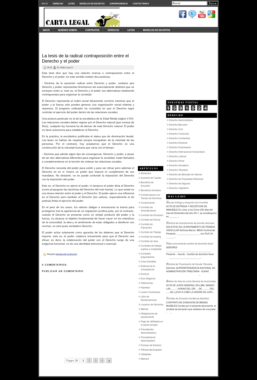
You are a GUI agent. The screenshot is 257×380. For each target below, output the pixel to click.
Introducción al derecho (66, 254)
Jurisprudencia (118, 3)
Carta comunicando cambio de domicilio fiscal (189, 243)
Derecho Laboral (177, 156)
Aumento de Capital (151, 177)
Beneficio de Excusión (147, 184)
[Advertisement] (128, 41)
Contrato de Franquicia (147, 225)
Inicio (45, 3)
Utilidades (146, 354)
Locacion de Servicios (152, 304)
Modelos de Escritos (92, 3)
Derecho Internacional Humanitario (187, 151)
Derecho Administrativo (181, 120)
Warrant (145, 358)
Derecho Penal (176, 160)
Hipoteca (145, 287)
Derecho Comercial (179, 133)
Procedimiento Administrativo (148, 339)
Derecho (58, 3)
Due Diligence (148, 278)
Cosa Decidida (148, 261)
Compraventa (148, 202)
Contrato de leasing (151, 236)
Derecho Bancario (178, 124)
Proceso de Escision (151, 345)
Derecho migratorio (179, 187)
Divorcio (145, 273)
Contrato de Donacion (152, 215)
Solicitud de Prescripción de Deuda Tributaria (189, 264)
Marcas (144, 308)
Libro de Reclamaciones (149, 298)
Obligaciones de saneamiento (149, 315)
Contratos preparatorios (147, 255)
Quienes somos (67, 30)
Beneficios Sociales (151, 190)
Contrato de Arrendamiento (148, 208)
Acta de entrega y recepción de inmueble (187, 202)
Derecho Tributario (178, 169)
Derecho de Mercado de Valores (185, 174)
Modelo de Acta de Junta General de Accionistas (191, 281)
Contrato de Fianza (150, 219)
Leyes (71, 3)
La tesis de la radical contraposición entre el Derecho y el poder (85, 58)
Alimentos (146, 173)
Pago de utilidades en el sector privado (152, 323)
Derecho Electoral (178, 142)
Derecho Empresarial (180, 147)
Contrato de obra (149, 241)
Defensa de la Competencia (148, 267)
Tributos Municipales (151, 349)
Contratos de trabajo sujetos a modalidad (151, 247)
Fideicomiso (147, 282)
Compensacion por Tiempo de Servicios (151, 196)
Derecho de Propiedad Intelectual (186, 178)
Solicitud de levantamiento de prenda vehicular (190, 222)
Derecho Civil (176, 129)
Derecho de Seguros (179, 183)
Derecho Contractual (179, 138)
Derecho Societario (179, 165)
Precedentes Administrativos (148, 331)
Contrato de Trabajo (151, 232)
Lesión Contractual (150, 291)
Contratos (92, 30)
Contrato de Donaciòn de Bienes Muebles (187, 298)
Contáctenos (141, 3)
